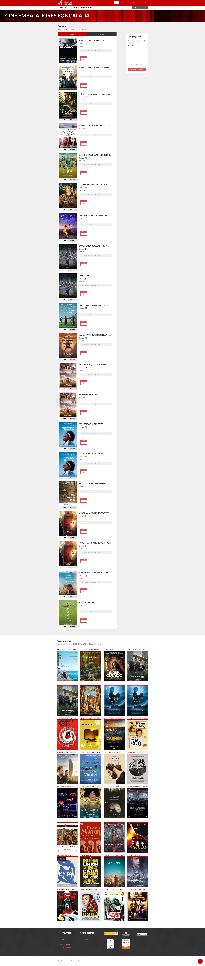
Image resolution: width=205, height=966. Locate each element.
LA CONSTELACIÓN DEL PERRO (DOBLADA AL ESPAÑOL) (143, 649)
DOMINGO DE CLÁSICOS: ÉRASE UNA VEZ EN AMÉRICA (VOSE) (144, 889)
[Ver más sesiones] (68, 51)
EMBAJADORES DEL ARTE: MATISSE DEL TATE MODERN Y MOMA (74, 855)
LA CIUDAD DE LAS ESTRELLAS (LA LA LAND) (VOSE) (100, 215)
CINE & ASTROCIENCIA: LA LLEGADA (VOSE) (69, 752)
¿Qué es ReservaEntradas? (66, 937)
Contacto (86, 939)
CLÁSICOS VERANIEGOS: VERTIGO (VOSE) (68, 718)
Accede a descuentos (137, 69)
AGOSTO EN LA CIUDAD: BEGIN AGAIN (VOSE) (98, 67)
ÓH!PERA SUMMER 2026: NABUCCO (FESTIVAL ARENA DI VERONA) (145, 786)
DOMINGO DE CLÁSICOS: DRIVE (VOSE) (68, 786)
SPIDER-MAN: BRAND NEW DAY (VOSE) (95, 513)
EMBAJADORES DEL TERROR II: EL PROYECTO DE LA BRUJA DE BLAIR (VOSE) (124, 786)
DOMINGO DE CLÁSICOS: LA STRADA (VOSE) (93, 889)
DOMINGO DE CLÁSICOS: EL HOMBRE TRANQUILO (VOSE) (119, 889)
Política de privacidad (65, 942)
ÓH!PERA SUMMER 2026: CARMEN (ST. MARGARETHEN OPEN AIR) (121, 718)
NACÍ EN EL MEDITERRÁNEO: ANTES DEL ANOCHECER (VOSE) (73, 649)
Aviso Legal (62, 939)
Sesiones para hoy (73, 34)
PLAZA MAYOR (85, 821)
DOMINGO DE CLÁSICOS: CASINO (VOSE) (139, 821)
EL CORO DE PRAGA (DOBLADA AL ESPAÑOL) (98, 125)
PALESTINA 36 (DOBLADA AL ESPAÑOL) (95, 365)
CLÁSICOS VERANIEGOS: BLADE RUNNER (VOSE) (99, 94)
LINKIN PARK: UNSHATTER (88, 855)
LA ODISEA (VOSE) (86, 275)
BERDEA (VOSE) (132, 752)
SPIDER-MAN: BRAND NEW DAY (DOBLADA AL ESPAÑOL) (103, 543)
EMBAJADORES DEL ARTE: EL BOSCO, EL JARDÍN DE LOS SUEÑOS (106, 155)
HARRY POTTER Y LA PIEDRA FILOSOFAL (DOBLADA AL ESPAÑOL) (145, 684)
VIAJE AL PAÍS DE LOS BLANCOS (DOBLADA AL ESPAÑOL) (103, 572)
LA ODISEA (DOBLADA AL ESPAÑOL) (94, 246)
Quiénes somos (87, 937)
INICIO (116, 2)
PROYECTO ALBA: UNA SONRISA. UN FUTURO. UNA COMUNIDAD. (106, 483)
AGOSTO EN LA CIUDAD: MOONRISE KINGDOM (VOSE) (95, 649)
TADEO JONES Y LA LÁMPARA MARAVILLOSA (93, 684)
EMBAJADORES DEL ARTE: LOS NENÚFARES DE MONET (95, 752)
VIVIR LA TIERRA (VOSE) (89, 602)
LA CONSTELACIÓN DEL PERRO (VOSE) (67, 684)
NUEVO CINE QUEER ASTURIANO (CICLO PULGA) (94, 718)
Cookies (62, 949)
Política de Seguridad (65, 944)
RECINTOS (124, 2)
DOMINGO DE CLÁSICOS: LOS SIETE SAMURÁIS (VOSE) (72, 821)
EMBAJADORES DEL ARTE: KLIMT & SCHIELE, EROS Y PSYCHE (97, 786)
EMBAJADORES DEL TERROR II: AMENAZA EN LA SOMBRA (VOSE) (121, 821)
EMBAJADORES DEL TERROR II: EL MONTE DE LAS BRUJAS (72, 889)
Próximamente (102, 34)
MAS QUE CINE (135, 2)
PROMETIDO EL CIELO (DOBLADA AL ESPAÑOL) (99, 454)
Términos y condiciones (65, 947)
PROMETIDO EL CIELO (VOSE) (91, 424)
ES (145, 2)
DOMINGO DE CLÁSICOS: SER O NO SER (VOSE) (140, 718)
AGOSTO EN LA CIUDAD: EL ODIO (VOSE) (96, 41)
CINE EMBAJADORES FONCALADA (83, 7)
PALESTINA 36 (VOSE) (88, 394)
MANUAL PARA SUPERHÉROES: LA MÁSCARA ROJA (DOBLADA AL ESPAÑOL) (110, 335)
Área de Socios (140, 7)
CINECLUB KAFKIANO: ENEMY (112, 752)
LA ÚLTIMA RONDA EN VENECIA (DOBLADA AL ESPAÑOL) (103, 305)
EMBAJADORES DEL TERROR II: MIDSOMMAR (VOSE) (118, 855)
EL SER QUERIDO (108, 649)
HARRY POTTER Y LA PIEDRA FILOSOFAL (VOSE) (117, 684)
